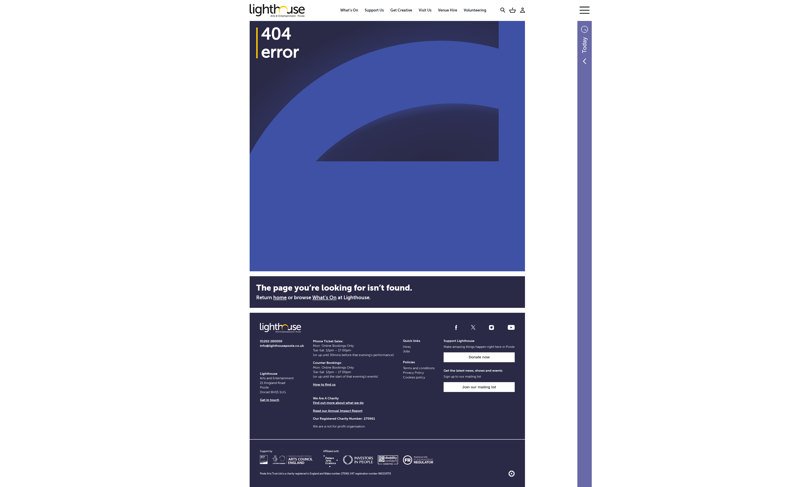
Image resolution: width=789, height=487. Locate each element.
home (280, 297)
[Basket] (512, 11)
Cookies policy (414, 377)
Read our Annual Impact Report (337, 411)
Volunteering (475, 10)
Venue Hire (447, 10)
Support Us (374, 10)
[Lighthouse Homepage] (280, 10)
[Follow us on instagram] (491, 327)
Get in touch (269, 400)
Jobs (406, 351)
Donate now (479, 357)
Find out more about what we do (338, 403)
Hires (407, 347)
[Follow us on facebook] (456, 327)
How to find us (324, 384)
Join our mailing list (479, 387)
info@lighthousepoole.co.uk (282, 346)
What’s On (349, 10)
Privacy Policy (413, 373)
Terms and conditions (419, 368)
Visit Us (425, 10)
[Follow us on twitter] (473, 327)
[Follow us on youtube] (511, 327)
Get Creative (401, 10)
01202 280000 (271, 341)
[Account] (522, 11)
